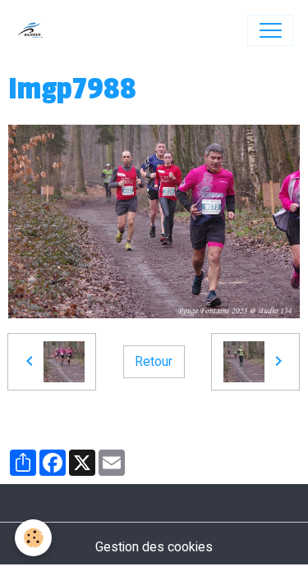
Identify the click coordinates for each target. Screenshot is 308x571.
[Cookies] (33, 537)
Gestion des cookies (154, 547)
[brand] (34, 30)
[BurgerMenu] (270, 30)
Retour (153, 361)
